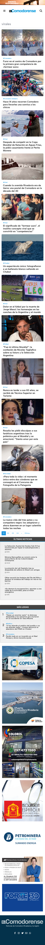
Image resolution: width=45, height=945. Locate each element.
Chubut (6, 263)
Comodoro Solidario (11, 99)
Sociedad (7, 474)
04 (18, 533)
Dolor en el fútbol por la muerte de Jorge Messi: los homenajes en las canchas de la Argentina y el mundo (22, 309)
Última (27, 533)
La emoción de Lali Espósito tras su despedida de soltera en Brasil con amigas (22, 569)
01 (3, 533)
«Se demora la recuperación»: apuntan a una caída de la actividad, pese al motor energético (23, 590)
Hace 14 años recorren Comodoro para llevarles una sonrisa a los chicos (21, 104)
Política (9, 624)
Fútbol (6, 344)
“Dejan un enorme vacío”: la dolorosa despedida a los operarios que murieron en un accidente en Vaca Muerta (22, 616)
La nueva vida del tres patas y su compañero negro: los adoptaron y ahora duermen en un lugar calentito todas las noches (22, 524)
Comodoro (7, 58)
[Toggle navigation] (4, 10)
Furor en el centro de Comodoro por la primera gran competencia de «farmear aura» (22, 64)
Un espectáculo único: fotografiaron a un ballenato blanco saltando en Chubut (22, 269)
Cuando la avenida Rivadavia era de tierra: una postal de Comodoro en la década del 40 (22, 188)
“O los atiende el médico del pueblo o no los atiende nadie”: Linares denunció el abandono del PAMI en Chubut (23, 627)
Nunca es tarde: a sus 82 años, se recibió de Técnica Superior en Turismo (20, 393)
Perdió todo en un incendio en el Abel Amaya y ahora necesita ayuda (21, 637)
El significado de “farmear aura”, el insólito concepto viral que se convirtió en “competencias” (21, 228)
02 (8, 533)
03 (13, 533)
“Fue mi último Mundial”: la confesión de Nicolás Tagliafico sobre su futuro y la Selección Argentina (19, 351)
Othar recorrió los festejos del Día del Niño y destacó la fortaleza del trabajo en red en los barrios (23, 579)
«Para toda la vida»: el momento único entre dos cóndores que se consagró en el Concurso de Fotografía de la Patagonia (20, 480)
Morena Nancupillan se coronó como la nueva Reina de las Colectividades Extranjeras (21, 559)
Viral (5, 139)
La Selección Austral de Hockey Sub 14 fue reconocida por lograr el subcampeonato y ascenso (22, 547)
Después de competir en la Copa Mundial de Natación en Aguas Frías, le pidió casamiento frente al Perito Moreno (22, 146)
